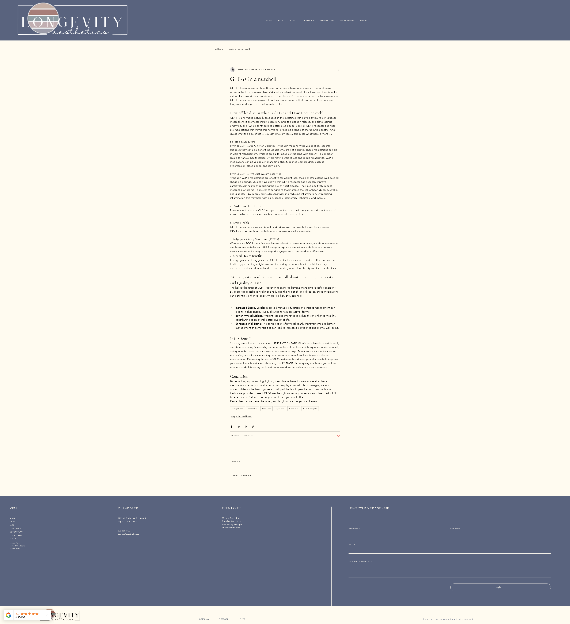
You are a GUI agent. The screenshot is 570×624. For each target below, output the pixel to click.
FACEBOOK (223, 619)
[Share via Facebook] (231, 426)
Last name (455, 528)
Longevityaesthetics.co (128, 534)
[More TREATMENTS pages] (313, 20)
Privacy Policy (15, 543)
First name (354, 528)
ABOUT (13, 521)
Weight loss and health (239, 49)
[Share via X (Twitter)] (238, 426)
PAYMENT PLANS (16, 532)
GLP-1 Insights (310, 408)
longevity (266, 408)
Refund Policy (15, 548)
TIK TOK (243, 619)
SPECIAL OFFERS (16, 535)
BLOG (12, 525)
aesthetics (252, 408)
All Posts (219, 49)
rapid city (280, 408)
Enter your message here (360, 561)
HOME (12, 518)
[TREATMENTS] (68, 528)
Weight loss (237, 408)
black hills (293, 408)
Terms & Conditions (17, 546)
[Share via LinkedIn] (246, 426)
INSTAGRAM (204, 619)
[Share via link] (253, 426)
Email (352, 544)
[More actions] (338, 69)
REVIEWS (13, 538)
